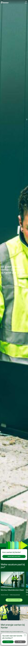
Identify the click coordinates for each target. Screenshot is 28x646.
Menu (26, 3)
